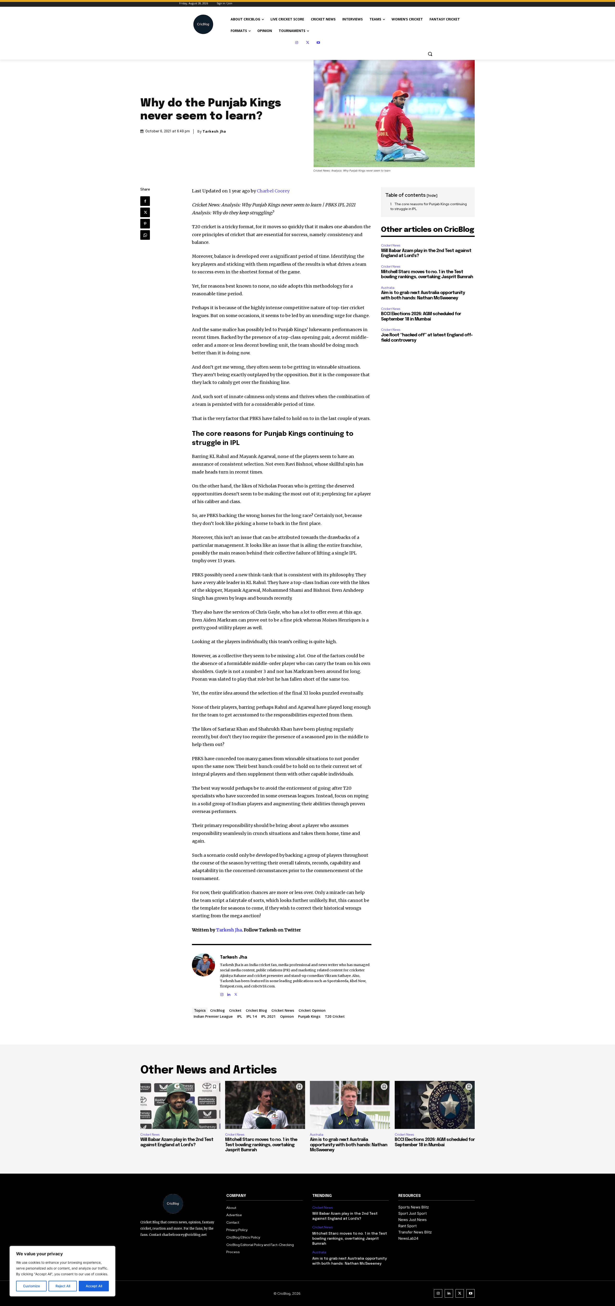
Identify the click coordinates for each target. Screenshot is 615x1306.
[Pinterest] (145, 223)
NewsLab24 (408, 1238)
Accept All (94, 1286)
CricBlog (217, 1010)
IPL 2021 (268, 1016)
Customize (31, 1286)
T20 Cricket (335, 1016)
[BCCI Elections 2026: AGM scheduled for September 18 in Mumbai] (435, 1105)
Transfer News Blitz (415, 1232)
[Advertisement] (428, 378)
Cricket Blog (256, 1010)
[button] (430, 54)
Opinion (287, 1016)
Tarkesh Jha (214, 131)
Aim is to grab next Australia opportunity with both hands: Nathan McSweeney (348, 1145)
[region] (62, 1271)
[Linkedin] (229, 993)
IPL (239, 1016)
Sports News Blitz (413, 1207)
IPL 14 (251, 1016)
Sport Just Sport (412, 1213)
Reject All (62, 1286)
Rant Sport (407, 1226)
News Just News (412, 1219)
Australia (387, 288)
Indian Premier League (213, 1016)
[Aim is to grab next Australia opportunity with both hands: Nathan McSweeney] (350, 1105)
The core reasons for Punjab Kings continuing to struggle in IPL (428, 206)
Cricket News (282, 1010)
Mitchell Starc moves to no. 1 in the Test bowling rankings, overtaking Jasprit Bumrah (261, 1145)
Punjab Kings (309, 1016)
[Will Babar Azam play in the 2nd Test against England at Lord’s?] (180, 1105)
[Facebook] (145, 201)
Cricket (235, 1010)
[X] (307, 42)
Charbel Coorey (273, 191)
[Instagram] (297, 42)
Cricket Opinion (312, 1010)
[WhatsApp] (145, 235)
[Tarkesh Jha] (203, 975)
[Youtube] (318, 42)
